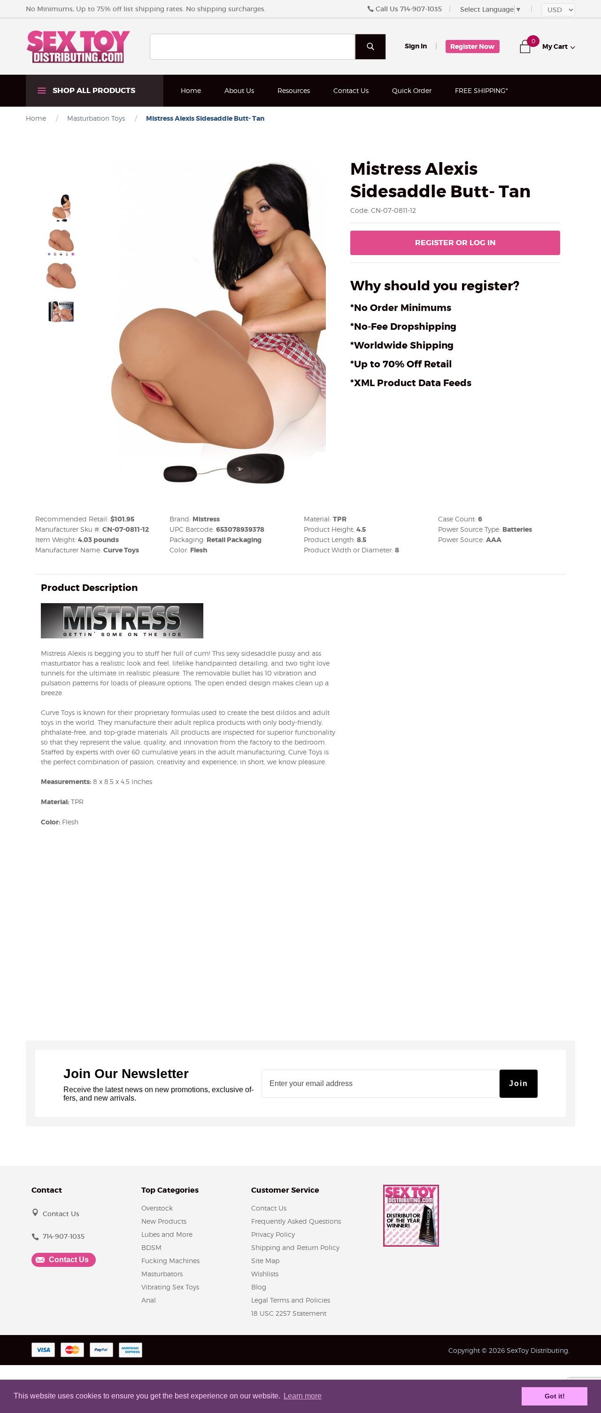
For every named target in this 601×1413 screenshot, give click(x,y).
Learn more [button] (303, 1396)
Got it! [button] (555, 1396)
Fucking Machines (170, 1261)
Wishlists (264, 1274)
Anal (148, 1300)
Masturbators (162, 1274)
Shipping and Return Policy (295, 1247)
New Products (163, 1221)
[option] (61, 208)
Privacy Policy (273, 1234)
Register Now (472, 46)
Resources (293, 90)
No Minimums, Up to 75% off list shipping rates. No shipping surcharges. (146, 9)
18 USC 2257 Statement (288, 1313)
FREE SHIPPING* (481, 90)
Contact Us (351, 90)
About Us (239, 90)
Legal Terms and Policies (290, 1300)
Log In (455, 243)
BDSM (151, 1247)
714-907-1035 (421, 9)
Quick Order (411, 90)
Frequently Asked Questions (296, 1221)
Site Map (265, 1261)
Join (518, 1083)
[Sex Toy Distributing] (78, 46)
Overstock (157, 1208)
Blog (258, 1287)
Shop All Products (93, 90)
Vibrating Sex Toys (170, 1287)
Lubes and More (167, 1234)
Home (191, 90)
